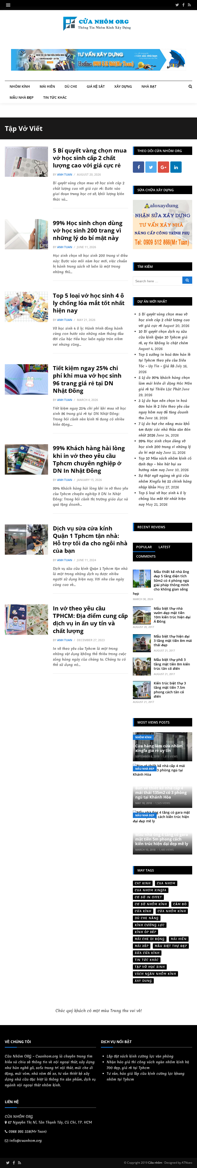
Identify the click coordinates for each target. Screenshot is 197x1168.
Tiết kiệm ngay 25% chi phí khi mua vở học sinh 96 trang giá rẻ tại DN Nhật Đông (87, 379)
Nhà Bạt (149, 86)
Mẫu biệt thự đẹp (171, 946)
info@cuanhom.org (25, 1140)
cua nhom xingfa (150, 890)
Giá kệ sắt (96, 86)
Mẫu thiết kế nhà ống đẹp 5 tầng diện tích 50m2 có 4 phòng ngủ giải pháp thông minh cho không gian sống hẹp (161, 582)
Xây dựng (123, 86)
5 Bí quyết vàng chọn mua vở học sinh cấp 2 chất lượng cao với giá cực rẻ (90, 157)
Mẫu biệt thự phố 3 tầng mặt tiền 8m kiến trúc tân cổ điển (172, 663)
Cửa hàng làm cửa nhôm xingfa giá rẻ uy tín (159, 748)
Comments (146, 556)
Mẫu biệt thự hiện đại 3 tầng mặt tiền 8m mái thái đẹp (173, 640)
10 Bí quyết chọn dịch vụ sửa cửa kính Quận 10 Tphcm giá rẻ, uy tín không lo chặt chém (163, 337)
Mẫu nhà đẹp (22, 97)
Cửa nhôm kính (172, 911)
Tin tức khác (55, 97)
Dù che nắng (147, 918)
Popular (144, 547)
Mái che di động (150, 939)
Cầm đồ (180, 904)
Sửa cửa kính (147, 953)
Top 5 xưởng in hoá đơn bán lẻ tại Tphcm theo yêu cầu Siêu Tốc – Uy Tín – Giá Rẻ (165, 360)
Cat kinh (143, 883)
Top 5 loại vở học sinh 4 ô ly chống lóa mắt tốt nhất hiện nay (88, 302)
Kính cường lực (150, 925)
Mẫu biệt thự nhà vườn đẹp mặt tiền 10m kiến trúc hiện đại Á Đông (172, 615)
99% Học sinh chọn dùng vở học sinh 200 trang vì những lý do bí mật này (88, 230)
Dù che (71, 86)
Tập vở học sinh (150, 967)
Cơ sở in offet (148, 897)
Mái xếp (141, 946)
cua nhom (166, 883)
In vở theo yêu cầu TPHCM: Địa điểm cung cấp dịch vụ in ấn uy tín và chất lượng (90, 619)
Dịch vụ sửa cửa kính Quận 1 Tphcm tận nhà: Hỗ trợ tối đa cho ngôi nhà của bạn (90, 539)
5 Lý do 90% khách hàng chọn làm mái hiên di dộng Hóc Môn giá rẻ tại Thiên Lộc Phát (165, 383)
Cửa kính (143, 911)
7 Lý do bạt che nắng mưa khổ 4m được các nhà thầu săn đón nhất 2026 (165, 429)
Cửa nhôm (155, 1163)
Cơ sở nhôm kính (151, 904)
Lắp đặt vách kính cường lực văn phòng (140, 1056)
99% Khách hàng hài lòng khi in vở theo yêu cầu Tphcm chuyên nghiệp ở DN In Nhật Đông (89, 459)
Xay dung (143, 981)
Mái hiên (47, 86)
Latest (164, 547)
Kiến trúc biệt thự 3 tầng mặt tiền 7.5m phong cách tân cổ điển (170, 690)
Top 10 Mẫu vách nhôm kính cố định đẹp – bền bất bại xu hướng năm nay (165, 464)
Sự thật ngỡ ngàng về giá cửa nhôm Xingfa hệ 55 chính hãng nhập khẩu (165, 481)
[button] (9, 5)
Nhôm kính (20, 86)
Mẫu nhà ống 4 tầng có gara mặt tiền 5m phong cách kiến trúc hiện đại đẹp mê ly (161, 839)
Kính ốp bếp (145, 932)
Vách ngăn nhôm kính (155, 974)
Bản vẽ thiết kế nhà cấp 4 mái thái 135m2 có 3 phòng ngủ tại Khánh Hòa (161, 792)
